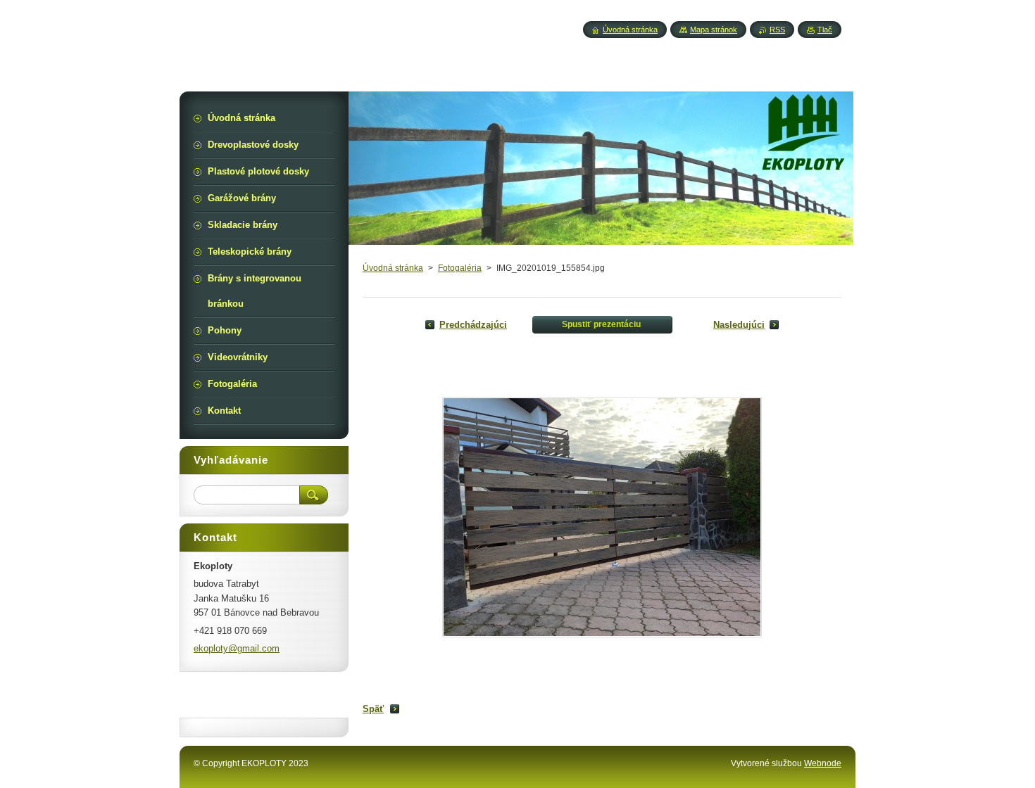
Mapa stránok (713, 29)
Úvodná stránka (393, 268)
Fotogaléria (460, 268)
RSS (777, 29)
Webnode (822, 763)
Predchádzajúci (473, 324)
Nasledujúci (739, 324)
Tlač (824, 29)
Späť (373, 709)
